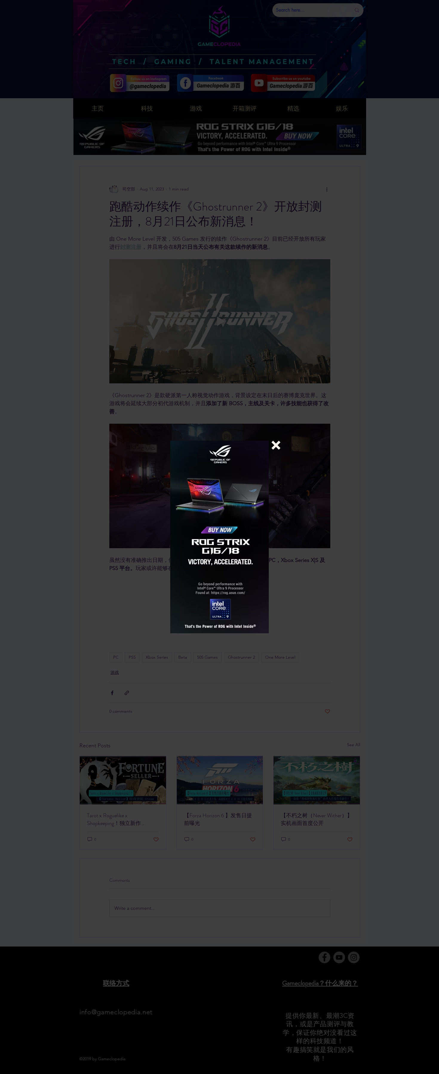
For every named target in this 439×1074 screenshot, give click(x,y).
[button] (275, 445)
